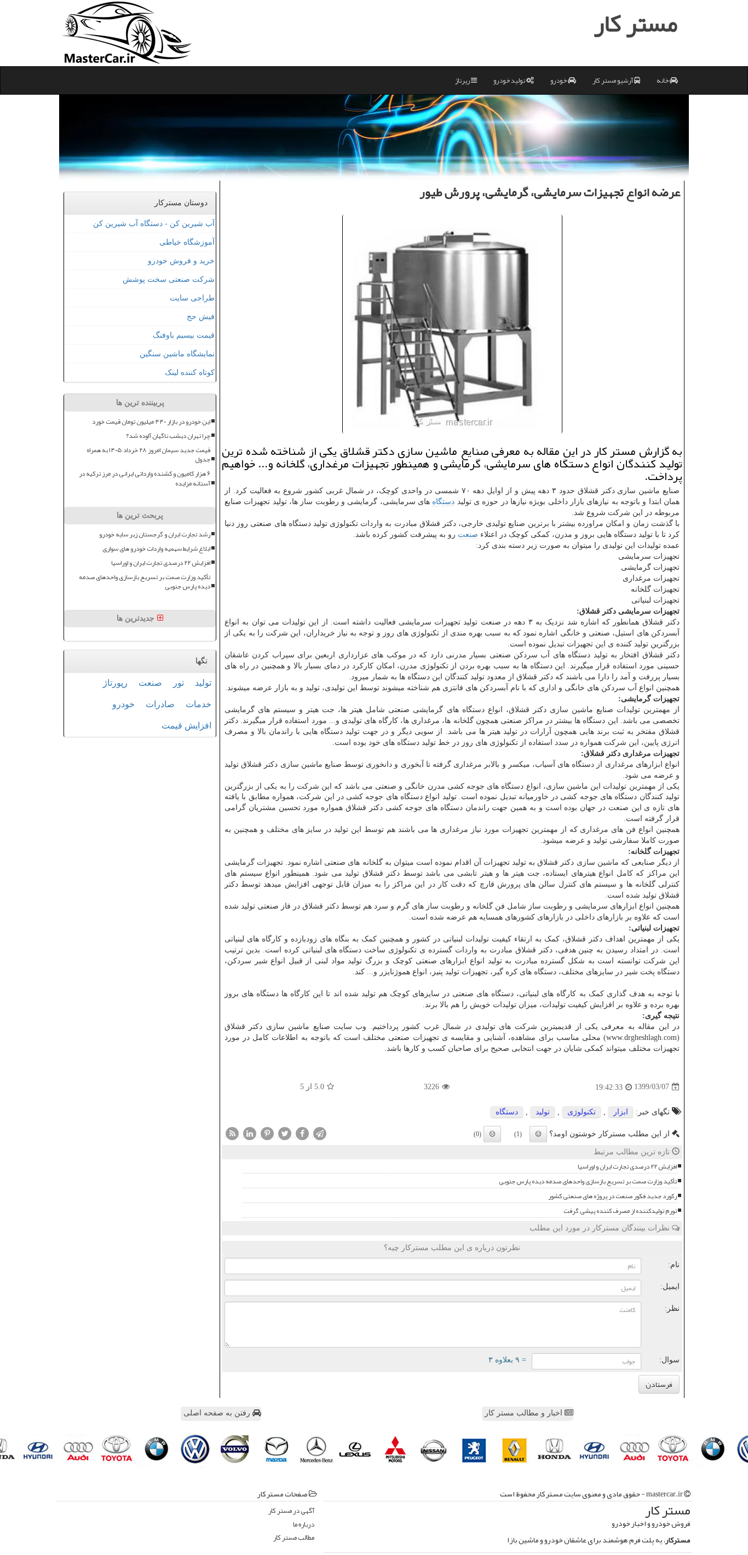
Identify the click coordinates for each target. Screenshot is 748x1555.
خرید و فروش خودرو (181, 261)
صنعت (468, 534)
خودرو (559, 80)
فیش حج (201, 317)
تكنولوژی (581, 1112)
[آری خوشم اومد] (538, 1134)
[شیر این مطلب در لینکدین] (249, 1133)
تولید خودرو (509, 80)
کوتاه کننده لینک (190, 372)
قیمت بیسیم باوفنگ (184, 335)
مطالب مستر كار (293, 1537)
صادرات (160, 704)
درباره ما (303, 1524)
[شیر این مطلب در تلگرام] (319, 1133)
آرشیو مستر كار (613, 80)
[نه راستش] (492, 1134)
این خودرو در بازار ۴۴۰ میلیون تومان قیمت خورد (151, 421)
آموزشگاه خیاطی (187, 242)
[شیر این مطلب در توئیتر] (284, 1133)
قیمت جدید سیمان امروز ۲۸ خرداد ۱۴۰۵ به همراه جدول (148, 455)
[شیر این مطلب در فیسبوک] (302, 1133)
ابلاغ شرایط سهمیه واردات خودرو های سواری (156, 548)
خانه (663, 80)
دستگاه (443, 502)
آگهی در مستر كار (291, 1511)
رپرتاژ (463, 80)
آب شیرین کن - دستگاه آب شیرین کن (154, 223)
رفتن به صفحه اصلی (217, 1413)
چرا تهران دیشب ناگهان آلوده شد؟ (168, 436)
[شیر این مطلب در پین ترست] (267, 1133)
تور (178, 682)
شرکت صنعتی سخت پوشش (169, 279)
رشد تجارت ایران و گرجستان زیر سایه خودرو (154, 534)
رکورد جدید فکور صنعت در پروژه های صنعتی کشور (612, 1196)
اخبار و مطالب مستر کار (525, 1413)
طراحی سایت (192, 298)
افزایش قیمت (186, 725)
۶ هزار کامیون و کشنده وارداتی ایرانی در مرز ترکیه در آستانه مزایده (144, 478)
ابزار (620, 1112)
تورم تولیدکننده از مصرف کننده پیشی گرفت (620, 1211)
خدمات (198, 704)
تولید (543, 1112)
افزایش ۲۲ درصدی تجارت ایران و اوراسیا (627, 1166)
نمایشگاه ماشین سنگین (177, 354)
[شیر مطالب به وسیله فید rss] (232, 1133)
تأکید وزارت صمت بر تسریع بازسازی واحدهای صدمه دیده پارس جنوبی (588, 1181)
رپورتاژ (115, 682)
